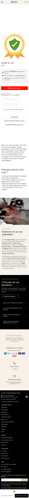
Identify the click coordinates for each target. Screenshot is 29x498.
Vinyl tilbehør (4, 424)
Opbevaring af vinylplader (7, 421)
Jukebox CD (4, 419)
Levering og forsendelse (7, 440)
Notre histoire (4, 453)
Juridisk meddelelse (6, 471)
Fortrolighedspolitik (6, 469)
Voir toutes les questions (10, 296)
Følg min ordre (5, 442)
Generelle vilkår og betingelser (8, 464)
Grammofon (4, 412)
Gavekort (3, 429)
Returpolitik (4, 466)
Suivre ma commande (8, 395)
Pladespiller (4, 407)
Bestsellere (4, 426)
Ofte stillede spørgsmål (7, 437)
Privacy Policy (6, 485)
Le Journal (3, 451)
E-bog (2, 431)
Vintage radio (4, 409)
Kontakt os (3, 444)
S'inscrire (24, 480)
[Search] (25, 2)
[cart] (27, 2)
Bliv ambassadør (5, 458)
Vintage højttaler (5, 414)
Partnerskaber (4, 455)
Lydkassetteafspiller (6, 417)
